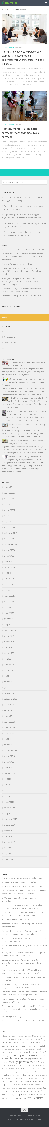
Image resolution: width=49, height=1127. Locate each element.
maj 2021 (7, 659)
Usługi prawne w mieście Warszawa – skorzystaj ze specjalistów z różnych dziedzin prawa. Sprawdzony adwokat (22, 271)
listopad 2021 (9, 624)
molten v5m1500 (33, 1052)
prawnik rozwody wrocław (9, 1072)
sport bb (18, 1088)
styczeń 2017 (9, 859)
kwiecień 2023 (9, 579)
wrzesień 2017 (9, 825)
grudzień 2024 (9, 527)
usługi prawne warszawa (27, 1094)
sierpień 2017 (9, 830)
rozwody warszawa (36, 1078)
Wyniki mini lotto (35, 1097)
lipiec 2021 (8, 647)
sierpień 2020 (9, 710)
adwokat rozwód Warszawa (20, 1039)
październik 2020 (10, 699)
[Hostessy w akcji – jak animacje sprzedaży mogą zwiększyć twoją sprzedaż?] (24, 106)
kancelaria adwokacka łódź (32, 1049)
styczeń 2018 (9, 802)
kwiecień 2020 (9, 727)
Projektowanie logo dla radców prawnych (18, 1075)
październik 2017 (10, 819)
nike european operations (24, 1055)
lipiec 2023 (8, 561)
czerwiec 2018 (9, 773)
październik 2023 (10, 544)
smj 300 (20, 1085)
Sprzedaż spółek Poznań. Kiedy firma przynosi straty (22, 886)
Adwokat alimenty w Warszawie (12, 1036)
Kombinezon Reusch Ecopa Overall (13, 1052)
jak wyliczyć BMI (40, 1046)
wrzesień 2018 (9, 756)
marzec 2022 (9, 601)
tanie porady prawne (24, 1091)
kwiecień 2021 (9, 664)
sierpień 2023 (9, 556)
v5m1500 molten (9, 1098)
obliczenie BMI (17, 1058)
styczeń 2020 (9, 745)
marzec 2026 (9, 498)
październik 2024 (10, 533)
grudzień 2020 (9, 687)
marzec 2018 (9, 790)
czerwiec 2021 (9, 653)
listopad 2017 (9, 813)
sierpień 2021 (9, 642)
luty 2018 (7, 796)
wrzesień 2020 (9, 704)
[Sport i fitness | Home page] (12, 3)
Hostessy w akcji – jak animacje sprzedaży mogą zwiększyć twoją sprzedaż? (21, 133)
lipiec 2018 (8, 767)
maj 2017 (7, 848)
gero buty (28, 1045)
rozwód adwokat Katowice (12, 1081)
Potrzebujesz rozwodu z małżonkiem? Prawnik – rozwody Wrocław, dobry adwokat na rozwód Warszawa (23, 382)
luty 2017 (7, 853)
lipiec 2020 (8, 716)
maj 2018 (7, 779)
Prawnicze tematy (11, 342)
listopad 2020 (9, 693)
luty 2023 (7, 590)
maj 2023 (7, 573)
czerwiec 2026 (9, 493)
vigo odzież (21, 1097)
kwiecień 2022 (9, 596)
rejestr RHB (24, 1078)
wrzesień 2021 (9, 636)
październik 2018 (10, 750)
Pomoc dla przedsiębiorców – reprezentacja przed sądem (24, 249)
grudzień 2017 (9, 807)
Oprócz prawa (8, 47)
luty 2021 (7, 676)
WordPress (19, 1119)
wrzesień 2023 (9, 550)
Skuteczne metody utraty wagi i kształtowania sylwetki (26, 411)
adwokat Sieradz (34, 1039)
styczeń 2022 (9, 613)
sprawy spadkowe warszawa (32, 1088)
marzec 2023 (9, 584)
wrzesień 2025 (9, 510)
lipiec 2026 (8, 487)
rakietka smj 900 (41, 1075)
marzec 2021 (9, 670)
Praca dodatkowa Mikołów (33, 1068)
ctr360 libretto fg (25, 1043)
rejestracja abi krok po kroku (11, 1078)
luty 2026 (7, 504)
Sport (6, 348)
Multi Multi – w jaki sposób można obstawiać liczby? (27, 398)
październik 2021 (10, 630)
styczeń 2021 (9, 682)
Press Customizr (35, 1119)
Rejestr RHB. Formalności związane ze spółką (19, 882)
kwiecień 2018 (9, 785)
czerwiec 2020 (9, 722)
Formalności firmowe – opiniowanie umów (18, 919)
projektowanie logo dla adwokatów (27, 1072)
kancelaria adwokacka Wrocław (12, 1049)
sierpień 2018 (9, 762)
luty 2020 (7, 739)
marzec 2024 (9, 538)
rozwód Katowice (32, 1081)
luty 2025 (7, 521)
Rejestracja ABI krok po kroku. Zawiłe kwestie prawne (22, 296)
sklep (15, 1085)
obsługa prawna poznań (23, 1062)
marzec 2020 (9, 733)
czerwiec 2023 (9, 567)
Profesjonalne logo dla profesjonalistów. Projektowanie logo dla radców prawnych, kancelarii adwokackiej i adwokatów (23, 257)
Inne (5, 331)
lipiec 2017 (8, 836)
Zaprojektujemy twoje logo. (12, 1016)
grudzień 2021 (9, 619)
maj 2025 (7, 516)
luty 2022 (7, 607)
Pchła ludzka (24, 1065)
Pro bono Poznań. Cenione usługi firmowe (18, 264)
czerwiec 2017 (9, 842)
